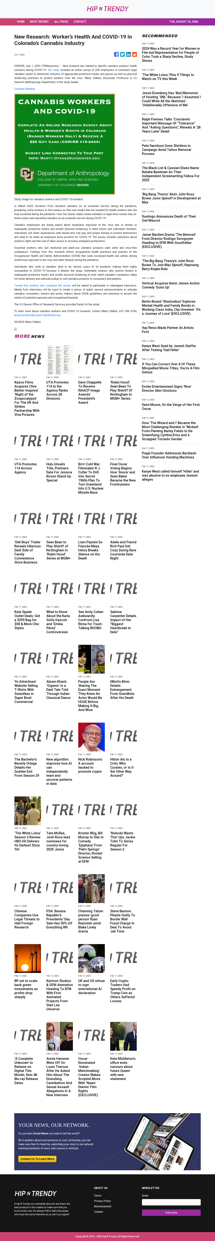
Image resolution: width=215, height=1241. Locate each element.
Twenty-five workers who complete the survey (42, 285)
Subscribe (171, 1212)
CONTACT (80, 21)
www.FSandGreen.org (47, 315)
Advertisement (102, 1206)
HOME (21, 21)
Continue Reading (24, 88)
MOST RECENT (39, 21)
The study (53, 70)
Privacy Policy (102, 1201)
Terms (97, 1195)
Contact (98, 1211)
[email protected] (24, 315)
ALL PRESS (61, 21)
